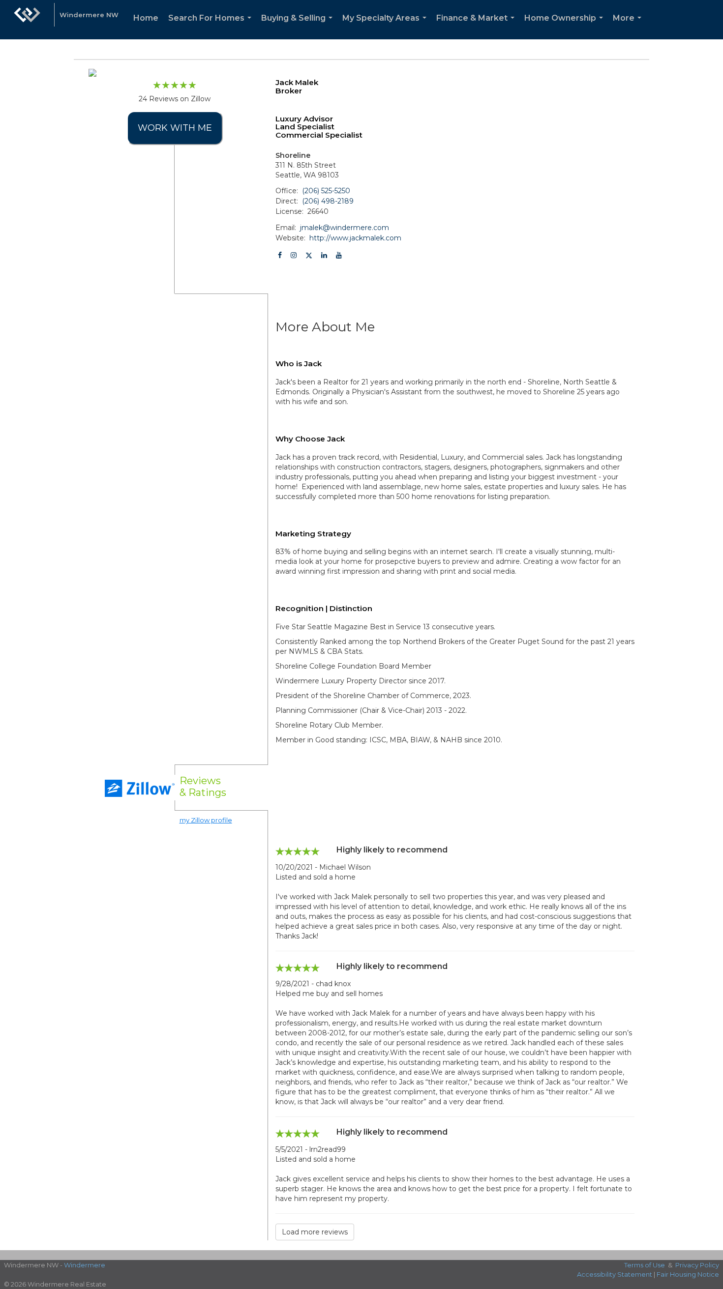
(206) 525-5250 (326, 190)
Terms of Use (644, 1265)
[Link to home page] (27, 19)
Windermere (84, 1265)
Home (145, 18)
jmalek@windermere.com (344, 227)
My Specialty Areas (386, 26)
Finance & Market (477, 26)
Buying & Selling (298, 26)
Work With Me (175, 127)
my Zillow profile (206, 820)
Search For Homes (211, 26)
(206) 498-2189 (328, 201)
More (629, 26)
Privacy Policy (697, 1265)
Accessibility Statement (614, 1274)
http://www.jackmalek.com (355, 238)
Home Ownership (565, 26)
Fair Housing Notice (688, 1274)
